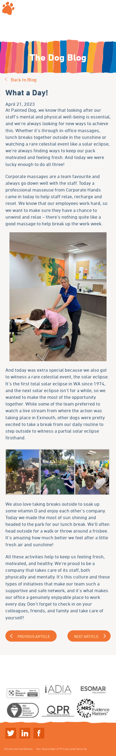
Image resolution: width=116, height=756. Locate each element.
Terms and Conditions (18, 748)
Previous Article (34, 636)
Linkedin (24, 733)
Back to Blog (24, 79)
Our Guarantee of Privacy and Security (61, 748)
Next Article (86, 636)
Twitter (10, 733)
